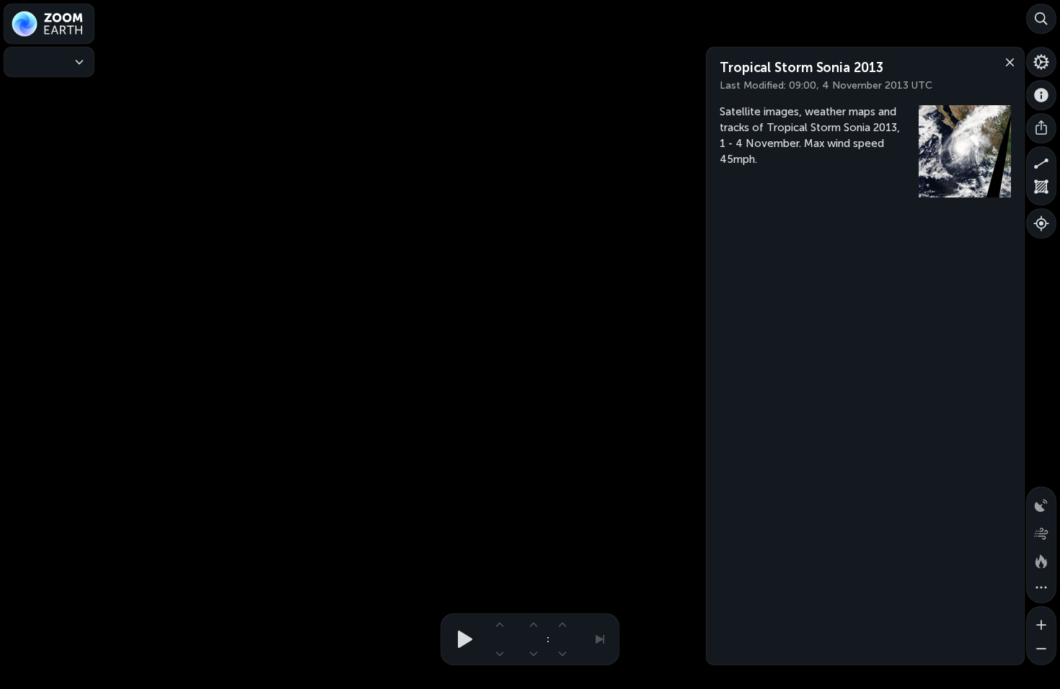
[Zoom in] (1041, 621)
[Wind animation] (1041, 530)
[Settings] (1041, 62)
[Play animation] (460, 639)
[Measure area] (1041, 190)
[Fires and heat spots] (1041, 559)
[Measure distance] (1041, 161)
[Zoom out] (1041, 650)
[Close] (1006, 61)
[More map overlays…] (1041, 588)
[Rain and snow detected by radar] (1041, 501)
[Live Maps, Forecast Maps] (49, 62)
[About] (1041, 95)
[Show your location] (1041, 223)
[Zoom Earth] (49, 23)
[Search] (1041, 18)
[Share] (1041, 128)
